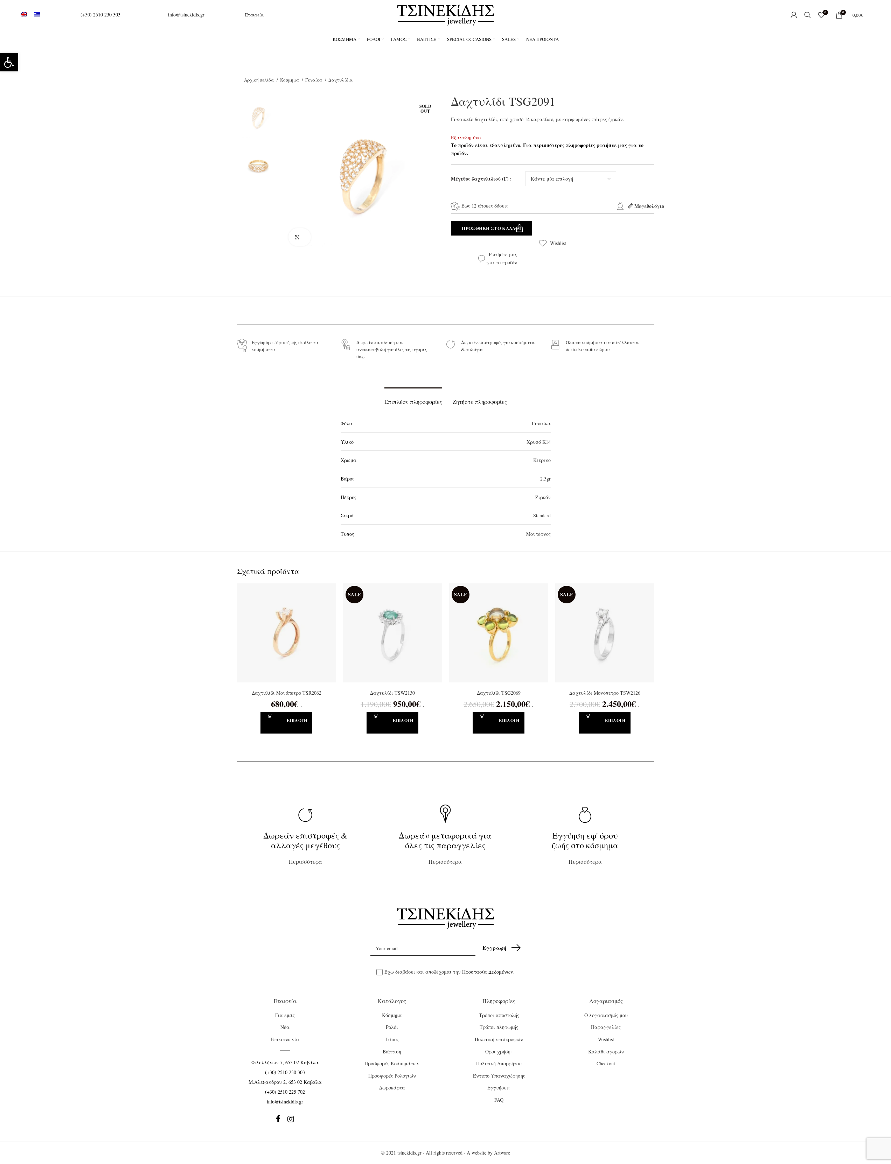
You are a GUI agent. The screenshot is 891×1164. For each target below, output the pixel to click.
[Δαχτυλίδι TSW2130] (392, 632)
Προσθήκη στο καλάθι (491, 228)
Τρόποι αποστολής (499, 1015)
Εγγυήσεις (498, 1087)
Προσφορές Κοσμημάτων (391, 1063)
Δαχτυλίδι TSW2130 (392, 692)
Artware (502, 1152)
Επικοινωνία (285, 1039)
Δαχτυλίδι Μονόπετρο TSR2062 (286, 692)
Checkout (606, 1063)
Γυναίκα (314, 80)
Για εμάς (285, 1015)
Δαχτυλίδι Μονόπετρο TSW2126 (604, 692)
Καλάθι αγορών (606, 1051)
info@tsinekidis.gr (186, 14)
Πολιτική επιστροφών (499, 1039)
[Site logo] (446, 14)
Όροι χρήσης (499, 1051)
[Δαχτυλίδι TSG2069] (498, 632)
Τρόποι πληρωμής (499, 1027)
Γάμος (392, 1039)
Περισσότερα (305, 847)
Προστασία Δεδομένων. (488, 971)
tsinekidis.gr (409, 1152)
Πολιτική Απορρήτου (499, 1063)
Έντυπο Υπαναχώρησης (499, 1075)
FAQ (498, 1099)
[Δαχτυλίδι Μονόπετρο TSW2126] (604, 632)
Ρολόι (392, 1027)
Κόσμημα (290, 80)
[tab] (413, 398)
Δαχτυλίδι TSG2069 (499, 692)
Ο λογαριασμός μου (606, 1015)
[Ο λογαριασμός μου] (794, 15)
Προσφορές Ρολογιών (392, 1075)
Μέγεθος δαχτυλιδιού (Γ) (480, 178)
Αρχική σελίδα (259, 80)
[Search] (807, 15)
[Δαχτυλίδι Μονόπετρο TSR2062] (286, 632)
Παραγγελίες (606, 1027)
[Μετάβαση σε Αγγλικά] (24, 15)
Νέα (285, 1027)
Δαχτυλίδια (340, 80)
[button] (9, 62)
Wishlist (558, 243)
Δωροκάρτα (392, 1087)
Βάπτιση (392, 1051)
